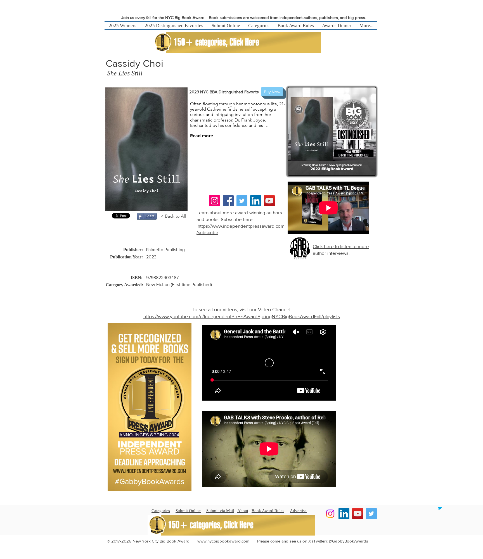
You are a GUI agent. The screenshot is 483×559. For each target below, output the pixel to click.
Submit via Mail (220, 510)
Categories (160, 510)
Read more (201, 135)
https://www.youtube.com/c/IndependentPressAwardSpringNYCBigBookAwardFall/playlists (241, 316)
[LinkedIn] (255, 200)
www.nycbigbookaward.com (223, 541)
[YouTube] (269, 200)
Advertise (298, 510)
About (242, 510)
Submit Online (188, 510)
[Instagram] (214, 200)
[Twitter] (241, 200)
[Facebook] (228, 200)
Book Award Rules (268, 510)
